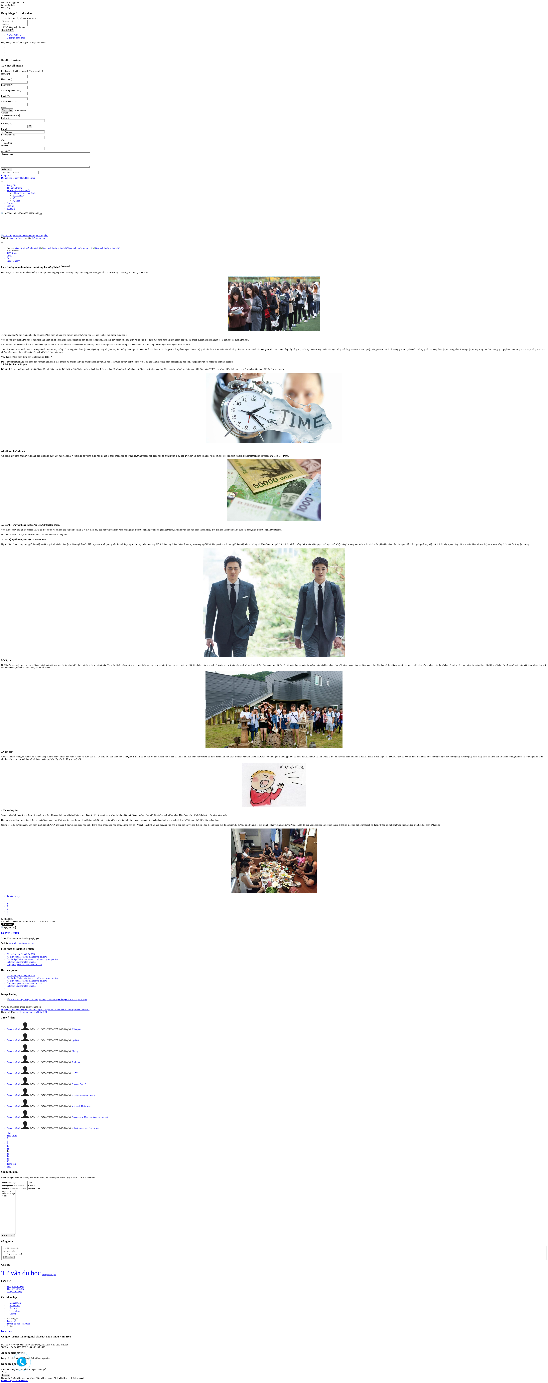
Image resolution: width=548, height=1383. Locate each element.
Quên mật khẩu (14, 35)
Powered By (14, 1380)
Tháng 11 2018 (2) (15, 1289)
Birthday (6, 123)
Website (4, 145)
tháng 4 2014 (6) (14, 1291)
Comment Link (14, 1029)
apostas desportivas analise (84, 1095)
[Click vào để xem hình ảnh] (24, 235)
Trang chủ (11, 1321)
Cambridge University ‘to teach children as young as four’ (33, 959)
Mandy (75, 1051)
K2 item (16, 201)
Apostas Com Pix (80, 1084)
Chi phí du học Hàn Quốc (24, 193)
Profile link (6, 118)
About (5, 151)
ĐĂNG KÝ (6, 170)
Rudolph (76, 1062)
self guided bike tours (81, 1106)
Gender (4, 112)
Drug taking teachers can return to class (24, 964)
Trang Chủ (12, 185)
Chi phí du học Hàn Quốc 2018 (21, 954)
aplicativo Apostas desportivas (85, 1128)
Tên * (30, 1182)
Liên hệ (10, 206)
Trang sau (11, 1164)
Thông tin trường (14, 188)
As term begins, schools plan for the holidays (27, 957)
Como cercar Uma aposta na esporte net (90, 1117)
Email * (31, 1185)
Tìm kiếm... (6, 172)
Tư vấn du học (38, 238)
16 (8, 1161)
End (9, 1166)
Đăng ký (11, 208)
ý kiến (12, 253)
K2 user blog (18, 195)
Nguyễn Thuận (16, 238)
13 (8, 1153)
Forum (10, 203)
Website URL (34, 1188)
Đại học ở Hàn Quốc (49, 1275)
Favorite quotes (8, 134)
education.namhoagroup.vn (21, 943)
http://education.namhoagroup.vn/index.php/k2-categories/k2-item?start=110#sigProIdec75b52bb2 (45, 1009)
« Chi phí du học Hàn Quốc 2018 (32, 1012)
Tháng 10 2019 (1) (15, 1286)
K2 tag (16, 198)
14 (8, 1156)
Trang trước (12, 1135)
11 (8, 1148)
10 (8, 1146)
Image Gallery (13, 261)
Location (5, 129)
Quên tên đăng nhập (16, 38)
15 (8, 1158)
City (3, 140)
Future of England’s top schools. (21, 962)
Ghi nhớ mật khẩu (14, 1254)
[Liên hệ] (21, 1364)
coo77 (74, 1073)
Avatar (4, 107)
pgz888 (75, 1040)
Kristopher (76, 1029)
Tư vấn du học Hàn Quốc (18, 190)
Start (9, 1133)
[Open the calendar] (30, 126)
